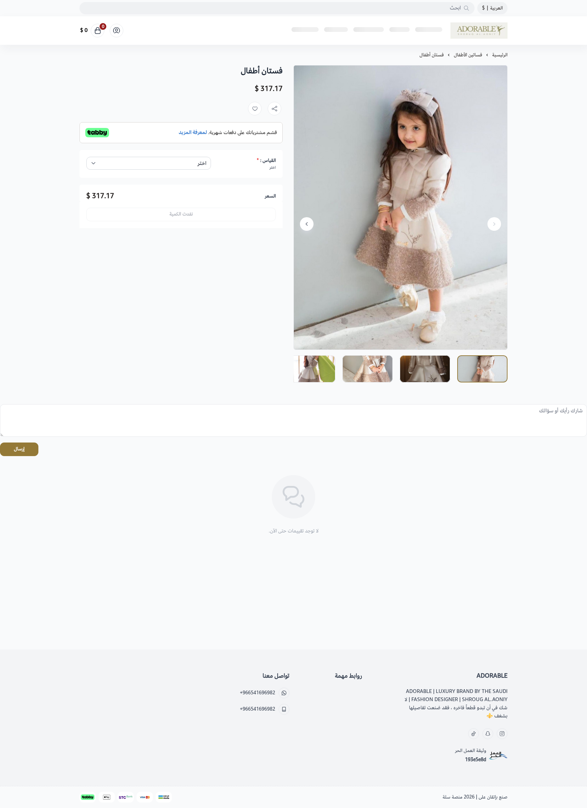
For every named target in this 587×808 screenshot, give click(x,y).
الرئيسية (500, 54)
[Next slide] (307, 224)
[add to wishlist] (255, 108)
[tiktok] (473, 733)
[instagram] (502, 733)
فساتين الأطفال (468, 54)
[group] (400, 207)
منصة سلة (452, 797)
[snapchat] (487, 733)
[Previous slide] (494, 224)
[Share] (274, 108)
